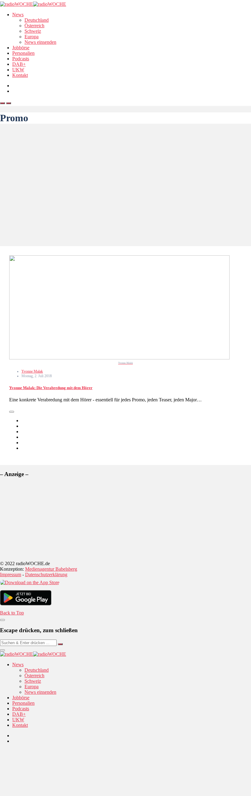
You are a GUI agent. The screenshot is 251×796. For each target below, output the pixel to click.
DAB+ (19, 64)
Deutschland (36, 20)
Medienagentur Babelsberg (51, 569)
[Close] (2, 620)
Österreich (34, 25)
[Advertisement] (125, 185)
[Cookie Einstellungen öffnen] (46, 793)
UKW (18, 69)
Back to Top (12, 612)
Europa (31, 36)
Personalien (23, 53)
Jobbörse (20, 47)
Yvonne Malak (32, 371)
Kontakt (20, 75)
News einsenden (40, 42)
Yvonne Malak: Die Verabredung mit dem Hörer (50, 387)
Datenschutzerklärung (46, 574)
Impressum (10, 574)
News (18, 14)
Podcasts (20, 58)
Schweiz (32, 31)
